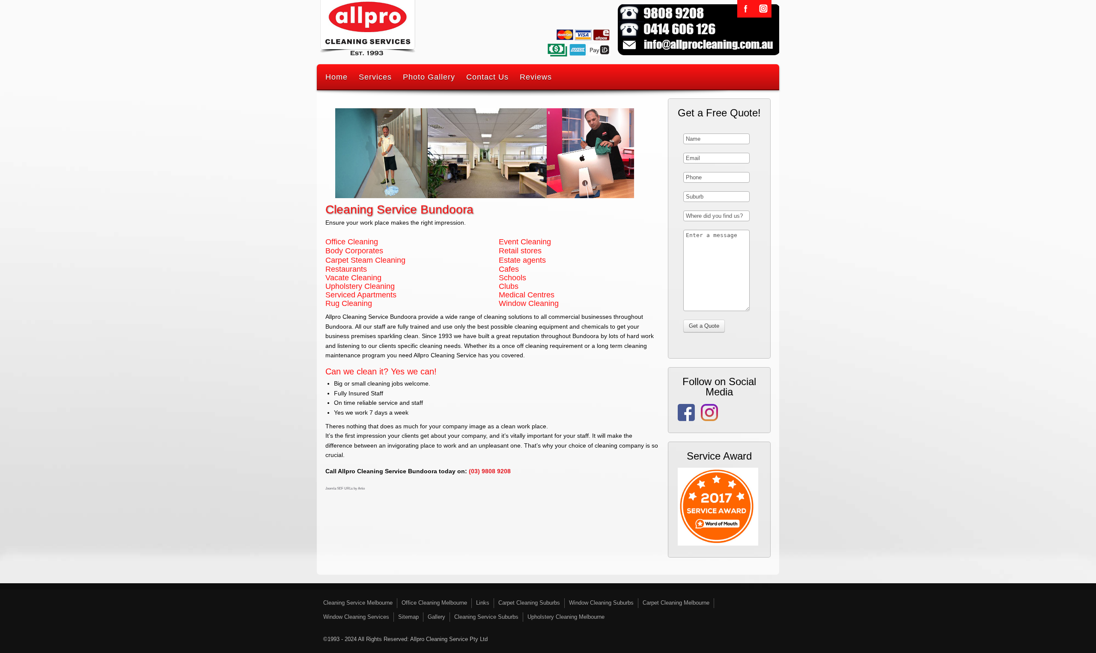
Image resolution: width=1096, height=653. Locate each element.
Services (375, 77)
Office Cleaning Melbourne (434, 603)
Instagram (762, 9)
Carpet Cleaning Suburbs (529, 603)
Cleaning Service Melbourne (358, 603)
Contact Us (487, 77)
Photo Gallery (429, 77)
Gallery (436, 617)
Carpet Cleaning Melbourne (676, 603)
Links (482, 603)
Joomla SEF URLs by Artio (345, 488)
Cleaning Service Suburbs (486, 617)
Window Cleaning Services (356, 617)
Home (336, 77)
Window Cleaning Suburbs (601, 603)
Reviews (536, 77)
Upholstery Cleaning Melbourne (566, 617)
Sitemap (408, 617)
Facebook (745, 9)
